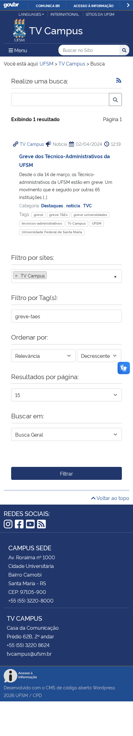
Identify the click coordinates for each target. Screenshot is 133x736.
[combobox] (66, 276)
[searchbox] (50, 275)
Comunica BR (48, 5)
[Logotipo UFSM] (19, 28)
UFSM (96, 223)
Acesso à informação (94, 5)
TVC (87, 205)
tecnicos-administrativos (42, 223)
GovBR (11, 5)
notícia (73, 205)
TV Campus (32, 144)
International (64, 14)
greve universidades (90, 214)
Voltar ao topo (112, 497)
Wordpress (104, 687)
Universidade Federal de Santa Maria (52, 232)
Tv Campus (77, 223)
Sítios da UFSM (100, 14)
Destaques (52, 205)
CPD (37, 695)
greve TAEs (58, 214)
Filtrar (66, 473)
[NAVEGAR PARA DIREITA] (128, 5)
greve (38, 214)
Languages (30, 14)
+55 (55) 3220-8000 (31, 600)
